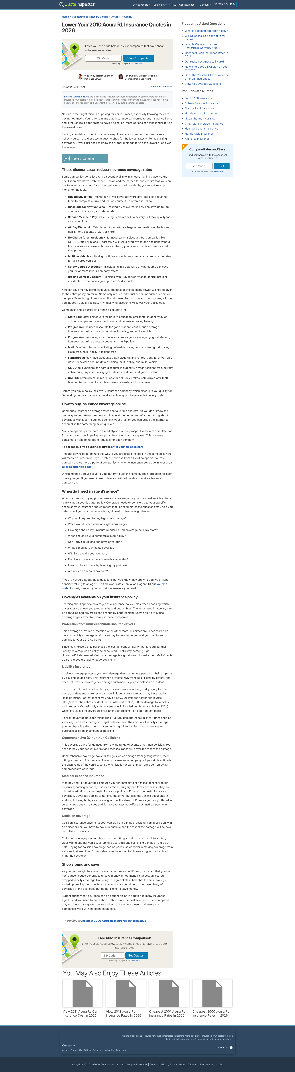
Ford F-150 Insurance (198, 98)
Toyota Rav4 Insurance (199, 108)
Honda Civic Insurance (199, 133)
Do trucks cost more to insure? (204, 61)
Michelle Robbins (148, 75)
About (65, 1050)
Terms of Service (188, 1064)
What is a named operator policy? (206, 30)
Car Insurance (187, 4)
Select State (160, 4)
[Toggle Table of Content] (85, 158)
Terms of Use (138, 64)
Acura (114, 16)
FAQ (174, 4)
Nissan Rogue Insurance (200, 118)
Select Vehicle (140, 4)
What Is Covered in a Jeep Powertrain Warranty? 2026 (202, 46)
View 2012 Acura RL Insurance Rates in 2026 (123, 1013)
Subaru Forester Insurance (201, 103)
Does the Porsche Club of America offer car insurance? (207, 76)
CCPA (219, 1064)
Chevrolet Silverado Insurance (204, 123)
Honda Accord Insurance (201, 113)
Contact (154, 1064)
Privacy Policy (169, 1064)
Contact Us (76, 1050)
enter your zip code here (127, 446)
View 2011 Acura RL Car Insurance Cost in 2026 (80, 1013)
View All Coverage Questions (203, 83)
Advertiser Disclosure (161, 86)
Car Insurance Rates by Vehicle (90, 16)
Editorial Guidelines (74, 96)
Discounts (205, 4)
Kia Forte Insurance (197, 138)
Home (65, 16)
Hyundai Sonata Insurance (201, 128)
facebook (231, 1048)
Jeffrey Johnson (104, 75)
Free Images (207, 1064)
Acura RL (127, 16)
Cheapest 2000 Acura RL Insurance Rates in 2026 (113, 920)
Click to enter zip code (77, 466)
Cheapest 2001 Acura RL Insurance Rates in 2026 (167, 1013)
